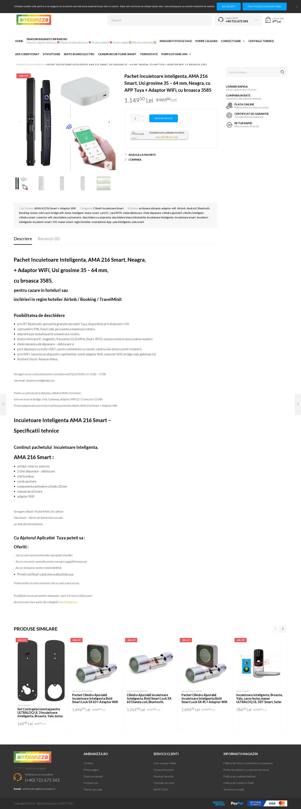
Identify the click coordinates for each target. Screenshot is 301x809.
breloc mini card (40, 212)
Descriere (23, 238)
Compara (135, 160)
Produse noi (91, 782)
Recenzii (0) (49, 238)
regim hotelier (82, 221)
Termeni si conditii (233, 789)
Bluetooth (204, 208)
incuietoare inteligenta (160, 217)
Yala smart (24, 705)
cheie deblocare (132, 212)
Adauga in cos (164, 118)
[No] (296, 6)
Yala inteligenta (82, 691)
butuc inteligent (74, 212)
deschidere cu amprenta (97, 217)
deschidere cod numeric (67, 217)
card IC (104, 212)
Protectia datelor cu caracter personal (246, 769)
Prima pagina (91, 769)
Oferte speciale (93, 789)
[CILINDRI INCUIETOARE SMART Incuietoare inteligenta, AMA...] (3, 404)
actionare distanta (149, 208)
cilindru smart (27, 217)
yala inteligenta (122, 221)
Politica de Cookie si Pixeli (238, 782)
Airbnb (181, 208)
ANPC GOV (160, 789)
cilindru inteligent (193, 212)
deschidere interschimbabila (129, 217)
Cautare (282, 68)
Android (191, 208)
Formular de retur (164, 782)
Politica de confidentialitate (239, 776)
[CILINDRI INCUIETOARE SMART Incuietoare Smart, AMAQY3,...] (298, 404)
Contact (88, 763)
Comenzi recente (163, 769)
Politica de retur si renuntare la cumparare (248, 763)
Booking (24, 212)
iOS (55, 221)
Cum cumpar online (164, 763)
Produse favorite (163, 776)
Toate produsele (93, 776)
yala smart (138, 221)
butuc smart (92, 212)
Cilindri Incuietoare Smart (108, 208)
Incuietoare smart (185, 217)
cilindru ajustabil (172, 212)
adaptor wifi (168, 208)
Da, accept (229, 6)
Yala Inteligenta (67, 602)
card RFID (116, 212)
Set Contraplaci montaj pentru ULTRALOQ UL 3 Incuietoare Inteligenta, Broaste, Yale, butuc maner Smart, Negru (40, 714)
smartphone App (101, 221)
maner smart (65, 221)
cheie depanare (152, 212)
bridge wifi (57, 212)
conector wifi (44, 217)
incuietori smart (42, 221)
